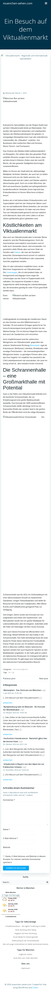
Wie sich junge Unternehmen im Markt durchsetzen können (25, 944)
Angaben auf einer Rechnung (25, 933)
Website (6, 847)
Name (6, 829)
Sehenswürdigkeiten (20, 669)
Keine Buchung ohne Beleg (25, 930)
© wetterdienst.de (10, 916)
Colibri (35, 987)
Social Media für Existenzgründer (25, 937)
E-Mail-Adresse (10, 838)
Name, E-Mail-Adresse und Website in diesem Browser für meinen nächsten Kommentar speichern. (24, 859)
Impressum (25, 968)
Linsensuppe (11, 272)
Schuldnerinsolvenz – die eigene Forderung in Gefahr (25, 926)
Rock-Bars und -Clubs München (26, 958)
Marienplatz (35, 345)
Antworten (7, 702)
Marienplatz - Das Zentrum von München (22, 690)
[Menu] (46, 3)
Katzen (17, 252)
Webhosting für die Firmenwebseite (25, 940)
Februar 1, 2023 (20, 93)
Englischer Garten (25, 954)
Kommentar (9, 800)
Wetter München (11, 892)
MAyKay (8, 93)
